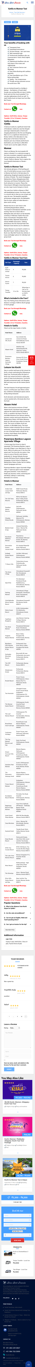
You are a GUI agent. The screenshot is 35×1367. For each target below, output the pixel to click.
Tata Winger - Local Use (20, 1269)
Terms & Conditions (7, 1363)
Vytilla (15, 22)
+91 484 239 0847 (13, 1348)
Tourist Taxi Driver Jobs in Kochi (13, 1307)
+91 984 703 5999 (13, 1351)
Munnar (7, 22)
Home (11, 12)
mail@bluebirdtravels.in (13, 1358)
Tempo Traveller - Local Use (21, 1260)
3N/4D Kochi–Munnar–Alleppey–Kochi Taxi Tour (17, 1103)
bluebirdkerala (10, 1355)
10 (21, 1016)
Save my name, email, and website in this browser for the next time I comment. (16, 1064)
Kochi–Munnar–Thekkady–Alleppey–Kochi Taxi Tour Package (14, 1140)
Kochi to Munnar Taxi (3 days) (15, 1180)
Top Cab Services (19, 12)
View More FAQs (9, 930)
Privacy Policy (18, 1363)
